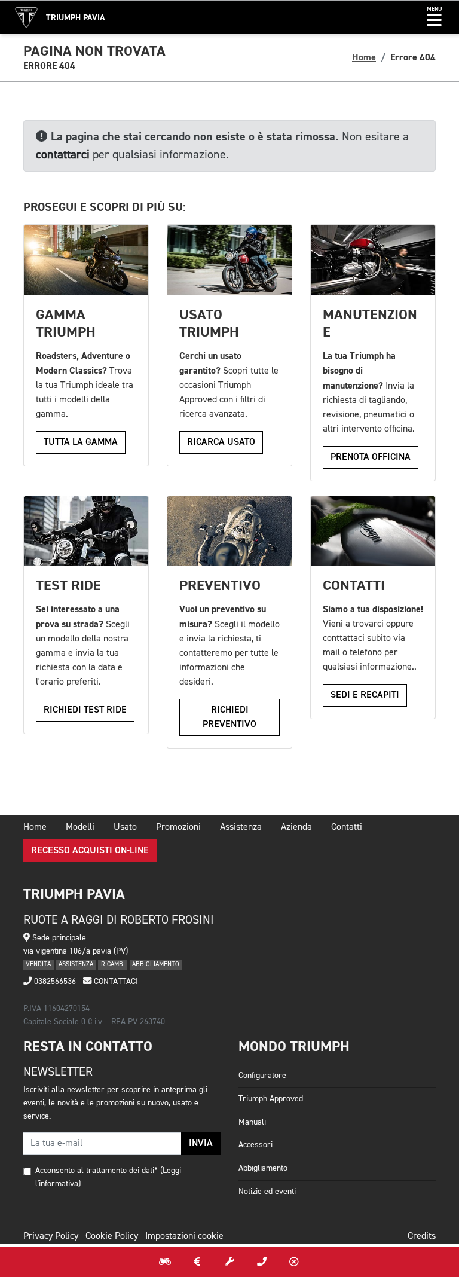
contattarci (63, 155)
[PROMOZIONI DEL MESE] (197, 1262)
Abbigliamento (262, 1168)
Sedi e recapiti (365, 695)
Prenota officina (371, 457)
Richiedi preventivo (229, 717)
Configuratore (262, 1075)
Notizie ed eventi (267, 1191)
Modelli (80, 827)
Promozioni (178, 827)
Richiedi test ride (85, 710)
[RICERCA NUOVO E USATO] (165, 1262)
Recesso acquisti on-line (90, 851)
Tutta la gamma (81, 442)
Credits (422, 1236)
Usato (125, 827)
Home (364, 57)
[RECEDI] (294, 1262)
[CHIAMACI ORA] (262, 1262)
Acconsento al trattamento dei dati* (96, 1170)
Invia (201, 1143)
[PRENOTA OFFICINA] (229, 1262)
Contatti (346, 827)
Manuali (252, 1122)
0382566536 (54, 981)
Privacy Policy (50, 1236)
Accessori (255, 1145)
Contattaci (114, 981)
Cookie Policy (111, 1236)
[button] (434, 17)
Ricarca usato (221, 442)
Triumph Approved (270, 1099)
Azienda (296, 827)
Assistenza (241, 827)
